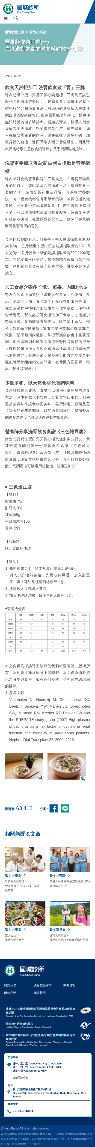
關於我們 (10, 985)
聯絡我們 (10, 993)
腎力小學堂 (38, 32)
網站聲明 (40, 993)
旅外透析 (69, 985)
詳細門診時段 (20, 1077)
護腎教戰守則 (14, 32)
